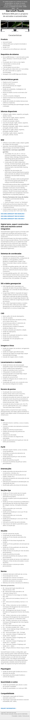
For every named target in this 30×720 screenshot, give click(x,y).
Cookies (20, 716)
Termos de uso (26, 716)
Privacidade (14, 716)
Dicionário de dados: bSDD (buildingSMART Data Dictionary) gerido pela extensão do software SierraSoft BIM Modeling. (17, 180)
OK (17, 8)
